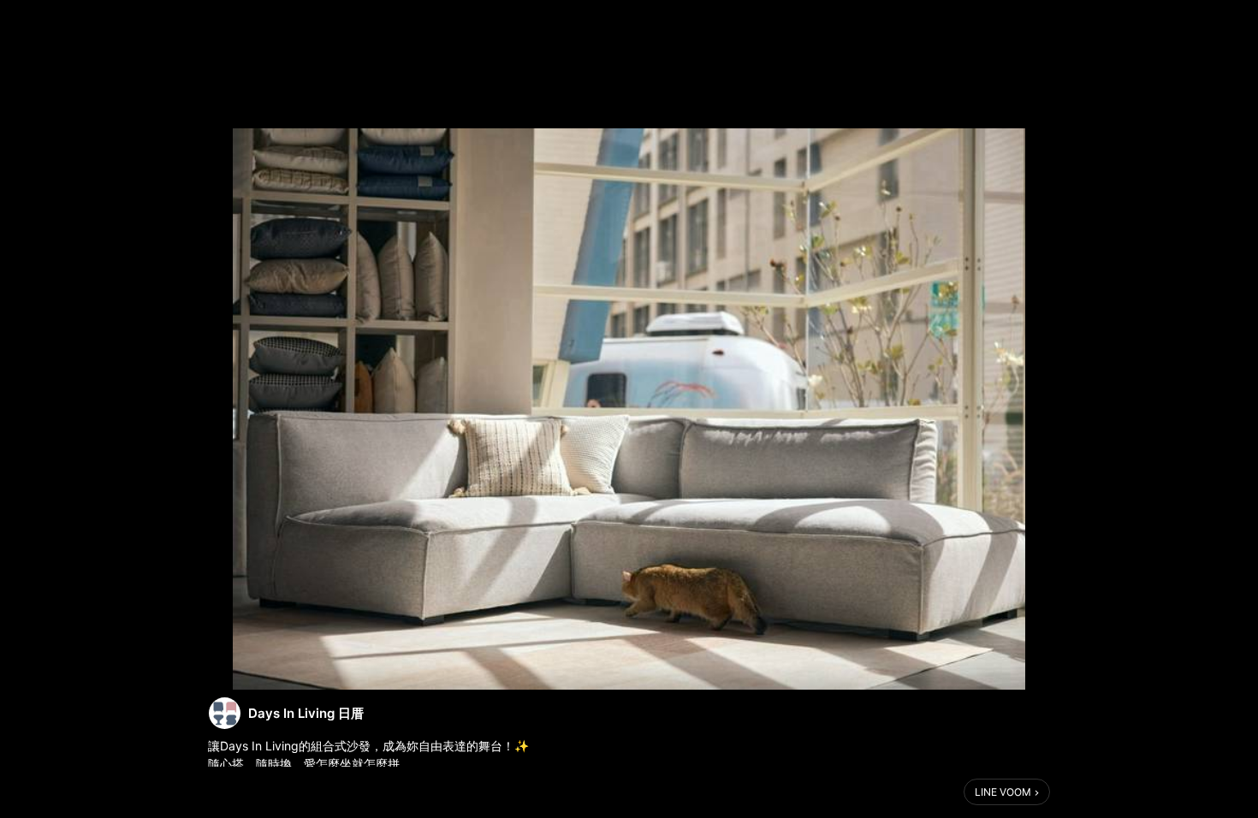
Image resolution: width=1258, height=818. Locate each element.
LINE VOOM (1003, 791)
